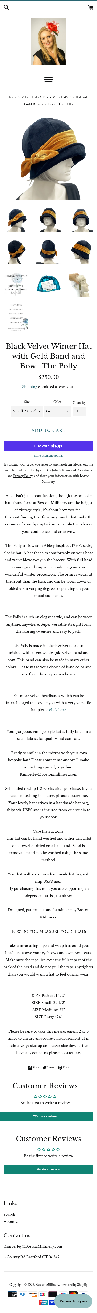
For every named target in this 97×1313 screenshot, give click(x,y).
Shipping (29, 386)
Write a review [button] (48, 1169)
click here (57, 710)
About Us (12, 1221)
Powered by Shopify (74, 1284)
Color (57, 402)
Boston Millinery (47, 1284)
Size (27, 402)
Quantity (79, 402)
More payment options (48, 456)
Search (9, 1214)
